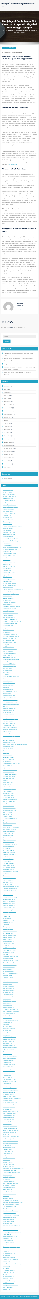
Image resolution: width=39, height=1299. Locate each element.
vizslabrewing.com (8, 678)
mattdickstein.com (8, 1066)
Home (2, 30)
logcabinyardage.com (8, 1060)
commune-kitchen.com (9, 854)
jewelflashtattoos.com (9, 555)
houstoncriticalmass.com (10, 818)
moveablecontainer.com (9, 602)
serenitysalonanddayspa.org (10, 507)
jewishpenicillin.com (8, 740)
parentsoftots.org (7, 1054)
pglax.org (5, 954)
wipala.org (5, 780)
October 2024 (8, 417)
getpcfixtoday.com (8, 558)
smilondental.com (8, 712)
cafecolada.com (7, 803)
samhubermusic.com (8, 1287)
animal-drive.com (7, 1032)
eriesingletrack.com (8, 689)
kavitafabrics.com (7, 975)
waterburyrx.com (7, 1003)
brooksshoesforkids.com (9, 1037)
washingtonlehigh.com (9, 1147)
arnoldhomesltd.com (8, 647)
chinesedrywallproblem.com (10, 962)
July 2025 (7, 389)
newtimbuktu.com (8, 519)
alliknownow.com (7, 825)
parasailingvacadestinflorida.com (12, 1232)
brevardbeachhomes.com (10, 634)
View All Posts (21, 310)
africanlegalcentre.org (8, 865)
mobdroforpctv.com (8, 795)
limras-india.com (7, 492)
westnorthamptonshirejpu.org (11, 594)
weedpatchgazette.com (9, 685)
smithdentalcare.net (8, 1283)
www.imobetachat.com (9, 1064)
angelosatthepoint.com (9, 1007)
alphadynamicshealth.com (10, 1236)
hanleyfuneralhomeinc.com (10, 700)
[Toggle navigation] (3, 7)
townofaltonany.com (8, 952)
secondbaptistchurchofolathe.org (12, 1264)
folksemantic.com (7, 670)
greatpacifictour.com (8, 986)
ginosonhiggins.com (8, 941)
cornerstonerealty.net (9, 1166)
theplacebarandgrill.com (9, 1001)
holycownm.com (7, 979)
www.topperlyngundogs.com (10, 1090)
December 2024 (8, 411)
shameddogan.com (8, 1052)
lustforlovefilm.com (8, 859)
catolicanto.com (7, 755)
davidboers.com (7, 1062)
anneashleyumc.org (8, 1109)
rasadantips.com (7, 517)
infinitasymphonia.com (9, 863)
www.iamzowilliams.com (9, 1170)
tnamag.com (6, 1035)
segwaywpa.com (7, 1043)
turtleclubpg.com (7, 984)
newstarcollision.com (8, 714)
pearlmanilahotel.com (9, 566)
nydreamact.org (7, 551)
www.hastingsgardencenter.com (11, 1172)
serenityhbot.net (7, 1077)
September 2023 (9, 454)
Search (7, 341)
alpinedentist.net (7, 577)
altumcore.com (7, 1030)
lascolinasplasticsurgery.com (10, 1130)
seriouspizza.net (7, 1026)
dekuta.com (6, 1155)
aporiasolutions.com (8, 1041)
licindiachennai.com (8, 498)
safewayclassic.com (8, 536)
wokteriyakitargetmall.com (10, 727)
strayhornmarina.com (9, 837)
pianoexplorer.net (7, 1175)
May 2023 (7, 467)
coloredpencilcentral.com (10, 649)
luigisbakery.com (7, 1149)
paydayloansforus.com (9, 532)
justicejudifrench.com (9, 899)
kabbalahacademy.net (8, 710)
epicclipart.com (7, 564)
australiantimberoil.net (9, 617)
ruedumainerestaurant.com (10, 871)
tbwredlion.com (7, 1208)
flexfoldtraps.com (7, 1100)
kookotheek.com (7, 581)
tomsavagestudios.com (9, 742)
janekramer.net (7, 914)
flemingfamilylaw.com (9, 1253)
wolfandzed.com (7, 1153)
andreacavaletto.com (8, 772)
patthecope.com (7, 1022)
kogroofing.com (7, 575)
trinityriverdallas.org (8, 759)
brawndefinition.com (8, 842)
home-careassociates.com (10, 770)
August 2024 (7, 420)
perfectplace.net (7, 761)
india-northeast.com (8, 640)
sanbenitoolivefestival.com (10, 799)
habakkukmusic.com (8, 1073)
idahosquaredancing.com (9, 666)
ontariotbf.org (6, 543)
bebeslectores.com (8, 615)
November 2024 (8, 414)
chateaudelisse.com (8, 587)
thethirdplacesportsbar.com (10, 1183)
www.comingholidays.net (9, 810)
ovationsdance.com (8, 748)
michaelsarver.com (8, 721)
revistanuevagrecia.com (9, 878)
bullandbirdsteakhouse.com (10, 1128)
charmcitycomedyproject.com (11, 886)
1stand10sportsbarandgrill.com (11, 704)
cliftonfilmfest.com (8, 651)
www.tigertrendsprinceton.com (11, 1086)
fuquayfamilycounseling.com (10, 1259)
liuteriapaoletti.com (8, 958)
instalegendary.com (8, 545)
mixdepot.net (6, 1160)
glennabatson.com (8, 835)
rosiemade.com (7, 693)
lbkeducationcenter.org (9, 757)
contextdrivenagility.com (9, 890)
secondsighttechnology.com (10, 719)
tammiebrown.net (8, 922)
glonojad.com (6, 876)
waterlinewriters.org (8, 1049)
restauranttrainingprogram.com (11, 736)
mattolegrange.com (8, 929)
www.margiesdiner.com (9, 1122)
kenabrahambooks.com (9, 852)
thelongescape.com (8, 927)
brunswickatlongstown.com (10, 910)
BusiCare (26, 1296)
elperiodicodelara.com (9, 494)
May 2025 (7, 395)
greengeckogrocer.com (9, 723)
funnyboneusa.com (8, 969)
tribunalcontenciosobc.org (10, 829)
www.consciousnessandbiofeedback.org (13, 1168)
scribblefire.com (7, 765)
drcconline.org (7, 999)
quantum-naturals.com (9, 1213)
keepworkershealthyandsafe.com (12, 547)
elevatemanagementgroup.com (11, 1247)
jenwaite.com (6, 1245)
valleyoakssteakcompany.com (11, 1011)
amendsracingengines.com (10, 1102)
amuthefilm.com (7, 856)
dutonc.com (6, 924)
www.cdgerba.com (8, 1198)
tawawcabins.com (7, 668)
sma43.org (6, 1134)
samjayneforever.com (8, 1219)
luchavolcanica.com (8, 977)
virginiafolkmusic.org (8, 746)
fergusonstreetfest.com (9, 1217)
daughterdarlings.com (9, 500)
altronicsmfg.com (7, 522)
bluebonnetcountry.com (9, 562)
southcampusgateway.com (10, 585)
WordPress (15, 1296)
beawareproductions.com (10, 888)
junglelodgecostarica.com (10, 931)
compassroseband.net (9, 1028)
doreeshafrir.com (7, 884)
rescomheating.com (8, 1276)
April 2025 (7, 398)
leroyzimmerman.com (9, 1249)
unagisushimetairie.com (9, 553)
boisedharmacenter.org (9, 776)
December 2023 (8, 445)
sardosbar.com (7, 672)
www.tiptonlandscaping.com (10, 1141)
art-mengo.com (7, 918)
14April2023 (7, 52)
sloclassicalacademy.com (9, 831)
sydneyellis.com (7, 731)
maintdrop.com (7, 568)
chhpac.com (6, 1268)
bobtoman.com (7, 570)
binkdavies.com (7, 848)
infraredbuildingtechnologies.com (12, 621)
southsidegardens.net (9, 1177)
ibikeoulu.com (6, 893)
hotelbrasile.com (7, 596)
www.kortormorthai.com (9, 1105)
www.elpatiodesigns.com (9, 1191)
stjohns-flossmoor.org (9, 967)
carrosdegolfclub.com (9, 625)
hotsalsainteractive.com (9, 505)
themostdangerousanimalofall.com (12, 820)
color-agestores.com (8, 778)
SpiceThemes (34, 1296)
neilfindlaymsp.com (8, 994)
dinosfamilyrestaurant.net (10, 619)
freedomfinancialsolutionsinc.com (12, 1098)
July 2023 (7, 461)
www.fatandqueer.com (9, 1107)
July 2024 (7, 423)
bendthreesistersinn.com (9, 965)
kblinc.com (6, 687)
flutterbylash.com (7, 1238)
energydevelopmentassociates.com (12, 627)
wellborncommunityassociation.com (13, 589)
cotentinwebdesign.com (9, 608)
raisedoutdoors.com (8, 655)
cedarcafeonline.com (8, 509)
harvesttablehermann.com (10, 623)
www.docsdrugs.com (8, 1119)
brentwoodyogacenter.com (10, 1138)
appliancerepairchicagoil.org (10, 541)
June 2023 (7, 464)
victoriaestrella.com (8, 988)
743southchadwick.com (9, 638)
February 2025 (8, 404)
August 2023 (7, 457)
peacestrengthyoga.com (9, 1096)
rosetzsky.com (7, 873)
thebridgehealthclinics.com (10, 1047)
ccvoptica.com (7, 1145)
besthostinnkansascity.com (10, 1281)
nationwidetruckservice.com (10, 982)
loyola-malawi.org (7, 782)
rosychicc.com (7, 784)
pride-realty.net (7, 1234)
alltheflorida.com (7, 1223)
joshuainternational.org (9, 1079)
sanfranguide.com (7, 812)
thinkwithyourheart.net (9, 657)
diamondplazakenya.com (9, 1206)
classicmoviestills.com (9, 801)
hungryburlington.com (9, 907)
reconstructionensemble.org (10, 973)
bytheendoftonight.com (9, 789)
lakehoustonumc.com (9, 1071)
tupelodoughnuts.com (9, 695)
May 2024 (7, 429)
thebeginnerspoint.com (9, 808)
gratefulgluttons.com (8, 793)
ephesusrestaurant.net (9, 1185)
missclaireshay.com (8, 490)
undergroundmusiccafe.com (10, 1285)
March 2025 (7, 401)
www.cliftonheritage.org (9, 1132)
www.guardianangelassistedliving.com (13, 1202)
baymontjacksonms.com (9, 950)
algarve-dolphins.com (9, 937)
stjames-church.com (8, 880)
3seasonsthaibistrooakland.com (11, 763)
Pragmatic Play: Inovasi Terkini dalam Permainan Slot (18, 364)
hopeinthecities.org (8, 791)
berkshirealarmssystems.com (11, 676)
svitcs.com (6, 1024)
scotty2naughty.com (8, 882)
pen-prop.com (7, 1083)
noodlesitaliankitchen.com (10, 549)
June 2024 (7, 426)
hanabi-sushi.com (8, 1151)
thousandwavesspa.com (9, 990)
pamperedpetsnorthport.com (11, 691)
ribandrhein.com (7, 751)
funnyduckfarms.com (8, 1242)
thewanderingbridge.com (9, 901)
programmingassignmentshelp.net (12, 526)
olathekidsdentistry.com (9, 697)
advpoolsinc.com (7, 1005)
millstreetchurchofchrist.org (10, 1230)
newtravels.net (7, 530)
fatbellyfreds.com (7, 1189)
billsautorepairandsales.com (10, 1211)
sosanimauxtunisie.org (9, 572)
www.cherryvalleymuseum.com (11, 606)
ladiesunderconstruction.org (10, 613)
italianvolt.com (7, 674)
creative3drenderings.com (10, 1056)
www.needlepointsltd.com (10, 1126)
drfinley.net (6, 1251)
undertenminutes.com (9, 513)
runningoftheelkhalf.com (9, 1092)
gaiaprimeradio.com (8, 920)
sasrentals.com (7, 717)
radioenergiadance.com (9, 579)
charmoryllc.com (7, 814)
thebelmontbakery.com (9, 534)
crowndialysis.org (7, 734)
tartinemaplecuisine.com (9, 912)
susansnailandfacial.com (9, 1081)
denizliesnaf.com (7, 1018)
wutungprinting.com (8, 943)
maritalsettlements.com (9, 946)
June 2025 (7, 392)
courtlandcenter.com (8, 992)
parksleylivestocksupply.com (10, 774)
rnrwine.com (6, 1255)
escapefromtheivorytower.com (18, 3)
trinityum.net (6, 1179)
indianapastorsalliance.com (10, 1009)
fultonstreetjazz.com (8, 598)
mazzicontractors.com (9, 1181)
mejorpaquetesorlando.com (10, 702)
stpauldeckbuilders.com (9, 1113)
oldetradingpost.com (8, 611)
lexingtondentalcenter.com (10, 729)
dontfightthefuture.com (9, 644)
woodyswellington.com (9, 1187)
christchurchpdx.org (8, 850)
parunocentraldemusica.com (10, 1200)
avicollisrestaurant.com (9, 996)
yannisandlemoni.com (9, 683)
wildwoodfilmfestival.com (10, 592)
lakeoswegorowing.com (9, 1257)
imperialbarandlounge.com (10, 653)
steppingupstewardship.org (10, 1143)
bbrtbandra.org (7, 560)
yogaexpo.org (6, 768)
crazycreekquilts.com (8, 846)
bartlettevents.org (8, 600)
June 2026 (7, 386)
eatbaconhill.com (7, 524)
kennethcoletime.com (9, 905)
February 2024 (8, 439)
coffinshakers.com (8, 895)
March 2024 (7, 436)
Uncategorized (17, 52)
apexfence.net (6, 1289)
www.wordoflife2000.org (9, 664)
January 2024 (8, 442)
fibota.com (6, 1196)
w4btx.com (6, 706)
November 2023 (8, 448)
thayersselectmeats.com (9, 1039)
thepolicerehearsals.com (9, 823)
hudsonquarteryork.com (9, 1194)
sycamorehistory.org (8, 1164)
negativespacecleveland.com (10, 956)
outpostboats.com (8, 787)
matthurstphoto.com (8, 1221)
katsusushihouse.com (9, 867)
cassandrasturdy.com (8, 797)
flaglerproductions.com (9, 840)
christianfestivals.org (8, 933)
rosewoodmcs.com (8, 1162)
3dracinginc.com (7, 816)
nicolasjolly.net (7, 861)
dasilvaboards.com (8, 833)
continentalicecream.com (10, 844)
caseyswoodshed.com (9, 1013)
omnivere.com (7, 515)
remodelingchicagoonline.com (11, 1136)
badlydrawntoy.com (8, 1069)
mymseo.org (6, 1266)
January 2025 (8, 408)
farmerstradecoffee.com (9, 1058)
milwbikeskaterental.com (9, 948)
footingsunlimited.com (9, 1115)
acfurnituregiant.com (8, 511)
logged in (10, 327)
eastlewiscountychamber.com (11, 827)
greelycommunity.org (8, 869)
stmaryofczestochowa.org (10, 897)
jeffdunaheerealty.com (9, 1094)
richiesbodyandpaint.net (9, 496)
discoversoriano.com (8, 806)
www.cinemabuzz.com (9, 1158)
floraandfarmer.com (8, 630)
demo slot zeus (13, 164)
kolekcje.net (6, 753)
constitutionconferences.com (11, 1020)
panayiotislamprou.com (9, 583)
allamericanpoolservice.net (10, 738)
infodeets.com (7, 502)
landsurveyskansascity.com (10, 1111)
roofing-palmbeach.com (9, 642)
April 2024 (7, 433)
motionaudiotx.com (8, 1272)
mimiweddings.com (8, 1278)
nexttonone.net (7, 1075)
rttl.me (4, 1274)
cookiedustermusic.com (9, 971)
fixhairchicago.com (8, 1015)
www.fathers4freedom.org (10, 1088)
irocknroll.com (7, 661)
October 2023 (8, 451)
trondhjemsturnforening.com (11, 1204)
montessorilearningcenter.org (11, 1215)
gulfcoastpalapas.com (9, 1045)
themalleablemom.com (9, 903)
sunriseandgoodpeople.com (10, 960)
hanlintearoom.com (8, 1240)
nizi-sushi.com (7, 916)
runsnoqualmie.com (8, 1117)
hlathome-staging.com (9, 725)
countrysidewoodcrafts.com (10, 538)
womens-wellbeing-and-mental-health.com (15, 744)
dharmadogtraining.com (9, 1270)
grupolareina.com (7, 604)
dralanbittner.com (7, 681)
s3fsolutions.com (7, 632)
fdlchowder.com (7, 1124)
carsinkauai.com (7, 1228)
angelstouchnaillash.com (9, 708)
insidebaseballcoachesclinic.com (11, 1225)
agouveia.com (6, 1261)
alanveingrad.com (7, 939)
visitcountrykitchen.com (9, 935)
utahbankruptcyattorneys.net (11, 659)
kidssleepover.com (8, 528)
